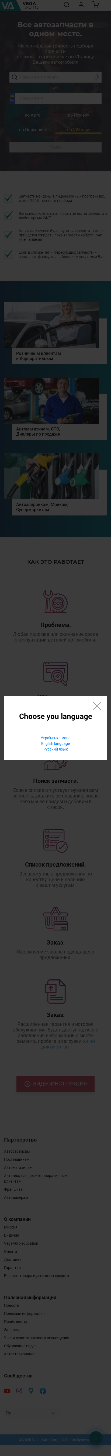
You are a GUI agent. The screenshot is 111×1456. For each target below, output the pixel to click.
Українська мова (56, 738)
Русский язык (55, 749)
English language (55, 743)
